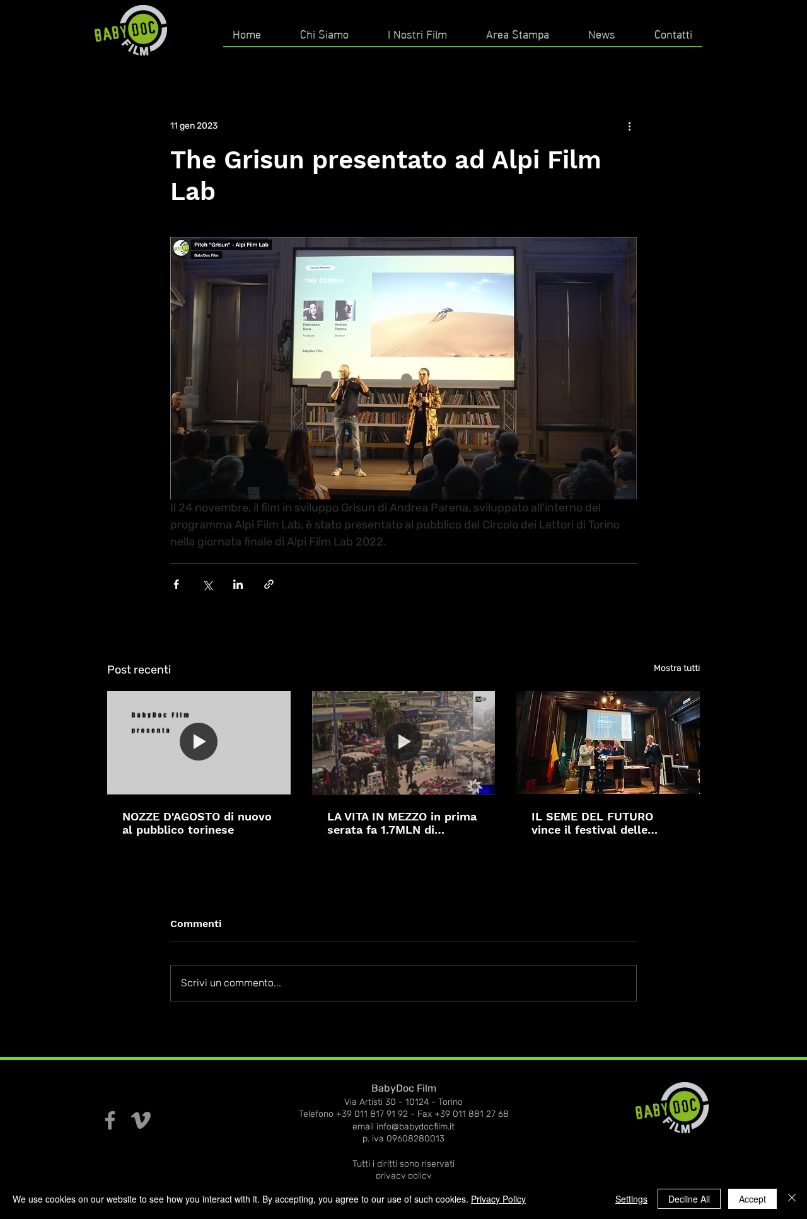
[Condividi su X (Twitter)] (207, 584)
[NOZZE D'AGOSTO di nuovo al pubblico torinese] (199, 742)
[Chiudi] (791, 1199)
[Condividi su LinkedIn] (238, 584)
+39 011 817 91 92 (372, 1114)
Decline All (689, 1199)
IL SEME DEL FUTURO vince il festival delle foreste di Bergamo (592, 823)
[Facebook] (110, 1120)
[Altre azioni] (629, 125)
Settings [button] (631, 1199)
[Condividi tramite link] (269, 584)
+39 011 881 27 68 (471, 1114)
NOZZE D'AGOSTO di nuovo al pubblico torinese (197, 823)
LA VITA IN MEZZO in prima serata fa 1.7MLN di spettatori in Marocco (402, 823)
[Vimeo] (141, 1120)
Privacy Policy (498, 1199)
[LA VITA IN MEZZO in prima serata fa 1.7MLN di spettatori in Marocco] (404, 743)
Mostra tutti (677, 668)
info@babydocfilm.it (415, 1126)
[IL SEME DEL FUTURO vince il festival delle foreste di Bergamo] (608, 742)
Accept (752, 1199)
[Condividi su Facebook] (176, 584)
